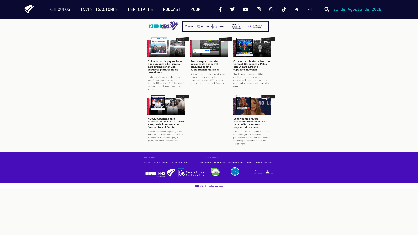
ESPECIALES (140, 9)
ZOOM (195, 9)
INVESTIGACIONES (99, 9)
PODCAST (171, 9)
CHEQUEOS (60, 9)
